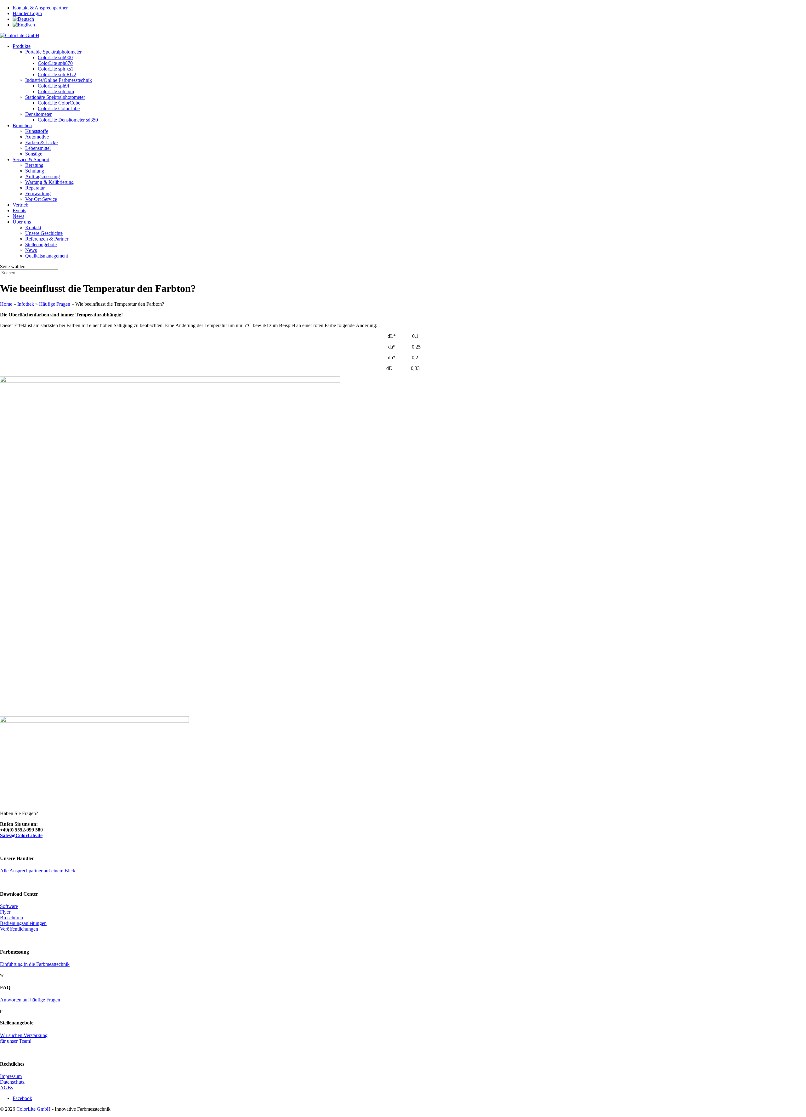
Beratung (34, 165)
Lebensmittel (38, 148)
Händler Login (27, 13)
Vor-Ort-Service (41, 199)
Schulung (34, 170)
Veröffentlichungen (19, 929)
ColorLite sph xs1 (55, 68)
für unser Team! (15, 1041)
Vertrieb (20, 204)
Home (6, 304)
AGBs (6, 1087)
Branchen (22, 125)
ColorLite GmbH (33, 1109)
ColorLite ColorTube (59, 108)
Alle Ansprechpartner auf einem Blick (37, 870)
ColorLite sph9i (53, 85)
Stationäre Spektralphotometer (55, 97)
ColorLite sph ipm (56, 91)
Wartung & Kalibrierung (49, 182)
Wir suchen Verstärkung (24, 1035)
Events (19, 210)
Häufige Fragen (54, 304)
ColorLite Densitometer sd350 (68, 119)
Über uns (22, 221)
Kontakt (33, 227)
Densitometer (38, 114)
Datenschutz (12, 1082)
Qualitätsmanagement (46, 255)
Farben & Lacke (41, 142)
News (18, 216)
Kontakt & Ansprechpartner (40, 7)
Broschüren (11, 917)
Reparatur (35, 187)
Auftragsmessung (42, 176)
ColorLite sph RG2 (57, 74)
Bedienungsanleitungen (23, 923)
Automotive (37, 136)
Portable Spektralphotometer (53, 51)
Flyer (5, 912)
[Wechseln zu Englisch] (24, 24)
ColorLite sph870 (55, 63)
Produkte (22, 46)
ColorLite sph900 (55, 57)
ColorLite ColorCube (59, 102)
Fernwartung (38, 193)
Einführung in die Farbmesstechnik (35, 964)
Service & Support (31, 159)
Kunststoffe (36, 131)
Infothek (25, 304)
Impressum (11, 1076)
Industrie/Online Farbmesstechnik (58, 80)
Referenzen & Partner (46, 238)
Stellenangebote (41, 244)
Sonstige (33, 153)
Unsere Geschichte (44, 233)
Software (9, 906)
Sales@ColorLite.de (21, 835)
